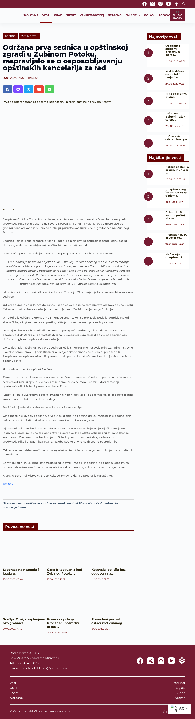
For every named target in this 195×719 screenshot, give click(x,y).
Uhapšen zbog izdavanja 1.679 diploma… (176, 192)
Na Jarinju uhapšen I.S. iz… (176, 256)
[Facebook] (144, 4)
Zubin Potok (29, 36)
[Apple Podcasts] (176, 4)
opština (10, 36)
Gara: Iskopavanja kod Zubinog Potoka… (64, 571)
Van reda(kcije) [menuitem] (92, 15)
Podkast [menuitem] (165, 15)
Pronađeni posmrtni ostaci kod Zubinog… (108, 621)
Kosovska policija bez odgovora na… (108, 571)
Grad (13, 688)
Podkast (179, 683)
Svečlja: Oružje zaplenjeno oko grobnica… (24, 621)
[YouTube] (168, 4)
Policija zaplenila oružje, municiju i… (177, 170)
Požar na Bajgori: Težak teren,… (175, 116)
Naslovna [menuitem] (30, 15)
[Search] (183, 3)
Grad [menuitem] (58, 15)
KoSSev (32, 77)
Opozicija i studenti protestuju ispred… (172, 50)
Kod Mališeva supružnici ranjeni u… (174, 74)
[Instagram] (160, 4)
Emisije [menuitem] (131, 15)
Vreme (180, 698)
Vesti (13, 683)
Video (181, 693)
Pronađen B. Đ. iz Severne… (176, 236)
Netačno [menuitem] (115, 15)
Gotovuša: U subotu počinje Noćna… (175, 215)
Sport (14, 693)
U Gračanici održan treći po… (177, 137)
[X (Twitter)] (152, 4)
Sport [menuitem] (71, 15)
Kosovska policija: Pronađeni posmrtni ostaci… (63, 623)
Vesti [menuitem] (46, 15)
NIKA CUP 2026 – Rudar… (177, 95)
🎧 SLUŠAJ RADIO (177, 15)
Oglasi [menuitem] (149, 15)
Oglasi (180, 688)
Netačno (16, 698)
